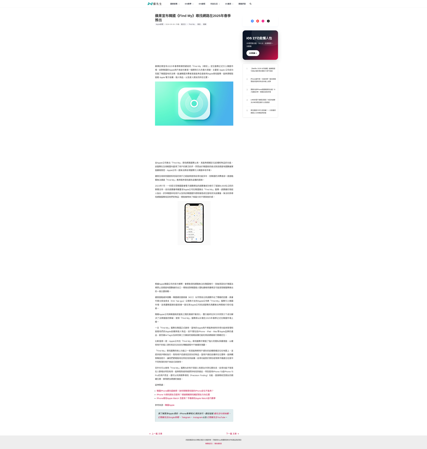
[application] (178, 4)
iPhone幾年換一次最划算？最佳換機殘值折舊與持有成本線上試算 (263, 80)
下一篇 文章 (232, 434)
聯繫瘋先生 (209, 443)
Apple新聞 (159, 24)
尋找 (198, 24)
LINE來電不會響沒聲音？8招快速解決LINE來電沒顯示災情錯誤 (263, 101)
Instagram (198, 417)
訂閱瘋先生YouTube (216, 417)
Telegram (185, 417)
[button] (251, 3)
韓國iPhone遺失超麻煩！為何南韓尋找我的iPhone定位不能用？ (185, 391)
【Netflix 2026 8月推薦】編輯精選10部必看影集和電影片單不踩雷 (263, 69)
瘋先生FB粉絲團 (221, 413)
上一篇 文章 (155, 434)
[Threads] (268, 21)
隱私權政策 (218, 443)
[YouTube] (257, 21)
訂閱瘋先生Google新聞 (168, 417)
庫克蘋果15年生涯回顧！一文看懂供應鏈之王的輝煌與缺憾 (263, 111)
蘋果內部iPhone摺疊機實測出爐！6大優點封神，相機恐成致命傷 (263, 90)
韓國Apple (169, 405)
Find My (192, 24)
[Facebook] (252, 21)
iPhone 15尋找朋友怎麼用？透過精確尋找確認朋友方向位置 (183, 394)
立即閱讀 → (253, 53)
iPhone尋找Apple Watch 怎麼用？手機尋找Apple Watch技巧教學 (186, 398)
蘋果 (204, 24)
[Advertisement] (194, 45)
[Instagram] (263, 21)
